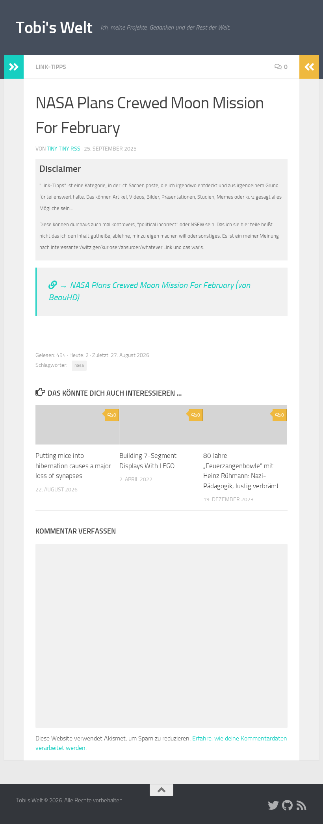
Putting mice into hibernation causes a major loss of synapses (73, 466)
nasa (79, 365)
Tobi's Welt (54, 27)
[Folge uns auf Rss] (301, 805)
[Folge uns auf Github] (287, 805)
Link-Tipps (50, 67)
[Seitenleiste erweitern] (14, 67)
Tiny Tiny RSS (63, 148)
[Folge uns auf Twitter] (273, 805)
